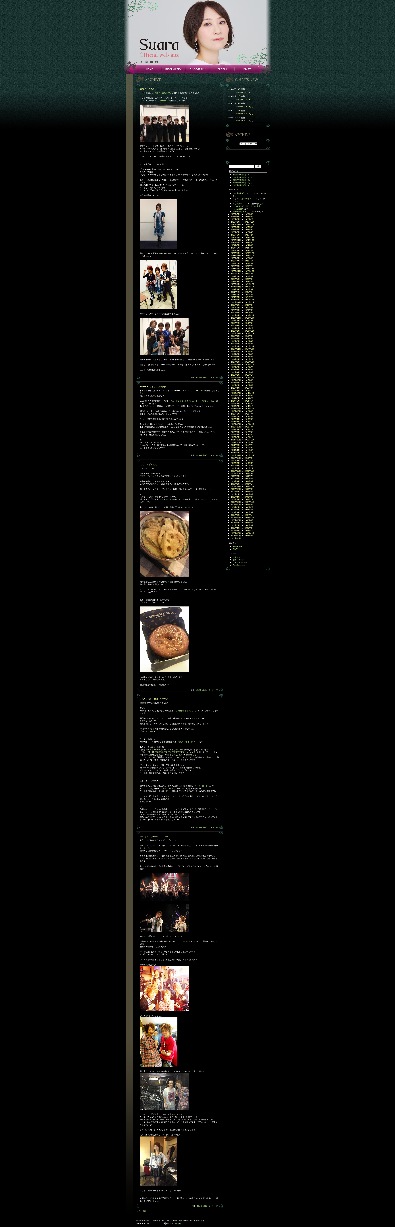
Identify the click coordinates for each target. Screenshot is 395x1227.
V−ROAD (163, 100)
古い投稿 (141, 1211)
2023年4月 (249, 263)
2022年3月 (235, 281)
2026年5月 (235, 217)
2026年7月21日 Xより (244, 121)
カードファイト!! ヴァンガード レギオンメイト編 (193, 401)
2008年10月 (236, 489)
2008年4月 (235, 497)
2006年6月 (235, 525)
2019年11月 (236, 318)
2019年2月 (249, 328)
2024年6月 (249, 245)
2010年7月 (249, 460)
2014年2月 (235, 406)
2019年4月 (249, 326)
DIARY (246, 69)
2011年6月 (235, 447)
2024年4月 (249, 248)
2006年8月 (235, 523)
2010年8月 (235, 460)
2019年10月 (250, 318)
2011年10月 (236, 442)
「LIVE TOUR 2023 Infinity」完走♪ (247, 206)
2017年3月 (235, 359)
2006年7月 (249, 523)
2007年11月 (250, 502)
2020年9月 (235, 305)
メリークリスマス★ (241, 204)
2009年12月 (236, 471)
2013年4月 (235, 419)
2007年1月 (249, 515)
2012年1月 (249, 437)
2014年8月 (235, 398)
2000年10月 (236, 538)
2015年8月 (235, 383)
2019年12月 (250, 315)
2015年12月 (236, 378)
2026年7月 (235, 214)
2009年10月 (236, 473)
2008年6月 (235, 494)
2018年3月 (235, 344)
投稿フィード (238, 560)
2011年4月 (235, 450)
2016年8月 (235, 367)
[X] (141, 62)
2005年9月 (249, 536)
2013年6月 (235, 416)
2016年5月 (249, 370)
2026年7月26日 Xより (244, 106)
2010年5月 (249, 463)
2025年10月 (250, 224)
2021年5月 (235, 294)
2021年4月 (249, 294)
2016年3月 (249, 372)
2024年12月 (250, 237)
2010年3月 (249, 466)
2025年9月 (235, 227)
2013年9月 (249, 411)
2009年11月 (250, 471)
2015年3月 (249, 388)
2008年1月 (249, 499)
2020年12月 (250, 300)
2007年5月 (249, 510)
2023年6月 (249, 261)
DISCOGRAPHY (198, 69)
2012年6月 (235, 432)
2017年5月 (235, 357)
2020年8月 (249, 305)
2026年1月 (235, 222)
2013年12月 (236, 409)
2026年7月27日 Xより (244, 99)
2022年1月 (235, 284)
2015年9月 (249, 380)
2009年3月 (249, 481)
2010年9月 (249, 458)
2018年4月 (249, 341)
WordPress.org (239, 565)
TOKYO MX (145, 788)
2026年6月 (249, 214)
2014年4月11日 (202, 827)
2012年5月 (249, 432)
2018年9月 (235, 336)
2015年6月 (235, 385)
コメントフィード (240, 562)
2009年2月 (235, 484)
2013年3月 (249, 419)
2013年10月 (236, 411)
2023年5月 (235, 263)
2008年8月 (235, 492)
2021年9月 (235, 289)
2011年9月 (249, 442)
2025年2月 (249, 235)
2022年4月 (249, 279)
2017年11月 (236, 349)
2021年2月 (249, 297)
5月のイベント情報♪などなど (154, 699)
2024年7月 (235, 245)
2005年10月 (236, 536)
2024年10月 (250, 240)
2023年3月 (235, 266)
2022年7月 (235, 276)
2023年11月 (236, 256)
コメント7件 (213, 690)
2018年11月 (236, 333)
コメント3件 (213, 455)
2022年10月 (250, 271)
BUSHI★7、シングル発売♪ (153, 386)
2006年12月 (236, 518)
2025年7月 (235, 230)
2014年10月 (236, 396)
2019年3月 (235, 328)
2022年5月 (235, 279)
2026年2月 (249, 219)
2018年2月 (249, 344)
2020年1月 (235, 315)
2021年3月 (235, 297)
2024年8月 (249, 243)
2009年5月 (249, 479)
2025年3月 (235, 235)
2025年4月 (249, 232)
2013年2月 (235, 422)
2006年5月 (249, 525)
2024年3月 (235, 250)
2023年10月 (250, 256)
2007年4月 (235, 512)
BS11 (171, 788)
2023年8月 (249, 258)
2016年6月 (235, 370)
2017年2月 (249, 359)
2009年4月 (235, 481)
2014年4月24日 (202, 455)
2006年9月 (249, 520)
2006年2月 (235, 531)
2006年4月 (235, 528)
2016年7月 (249, 367)
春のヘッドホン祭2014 (188, 742)
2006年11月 (250, 518)
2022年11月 (236, 271)
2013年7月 (249, 414)
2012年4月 (235, 435)
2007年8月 (235, 507)
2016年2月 (235, 375)
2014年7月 (249, 398)
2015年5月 (249, 385)
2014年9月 (249, 396)
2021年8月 (249, 289)
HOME (149, 69)
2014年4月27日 (202, 377)
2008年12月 (236, 486)
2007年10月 (236, 505)
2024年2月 (249, 250)
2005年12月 (236, 533)
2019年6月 (249, 323)
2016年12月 (250, 362)
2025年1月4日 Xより (242, 193)
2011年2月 (235, 453)
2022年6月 (249, 276)
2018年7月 (235, 339)
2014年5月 (249, 401)
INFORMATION (173, 69)
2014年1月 (249, 406)
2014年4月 (235, 403)
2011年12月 (236, 440)
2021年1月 (235, 300)
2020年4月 (249, 310)
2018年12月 (250, 331)
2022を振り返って (240, 211)
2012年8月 (235, 429)
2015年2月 (235, 390)
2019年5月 (235, 326)
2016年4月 (235, 372)
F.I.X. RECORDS (166, 1223)
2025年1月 (235, 237)
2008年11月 (250, 486)
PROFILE (222, 69)
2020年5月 (235, 310)
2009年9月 (249, 473)
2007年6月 (235, 510)
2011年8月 (235, 445)
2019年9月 (235, 320)
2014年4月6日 (202, 1206)
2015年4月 (235, 388)
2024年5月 (235, 248)
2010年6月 (235, 463)
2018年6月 (249, 339)
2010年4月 (235, 466)
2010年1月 (249, 468)
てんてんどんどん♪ (149, 464)
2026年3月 (235, 219)
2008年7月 (249, 492)
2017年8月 (249, 352)
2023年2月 (249, 266)
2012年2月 (235, 437)
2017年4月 (249, 357)
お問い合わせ (175, 1224)
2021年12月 (250, 284)
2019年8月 (249, 320)
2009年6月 (235, 479)
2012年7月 (249, 429)
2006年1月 (249, 531)
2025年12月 (250, 222)
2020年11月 (236, 302)
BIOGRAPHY (238, 546)
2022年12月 (250, 268)
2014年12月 (236, 393)
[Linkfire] (157, 62)
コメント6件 (213, 377)
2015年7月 (249, 383)
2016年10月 (250, 365)
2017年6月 (249, 354)
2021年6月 (249, 292)
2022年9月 (235, 274)
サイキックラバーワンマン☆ (154, 836)
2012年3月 (249, 435)
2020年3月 (235, 313)
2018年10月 (250, 333)
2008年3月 (249, 497)
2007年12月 (236, 502)
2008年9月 (249, 489)
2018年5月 (235, 341)
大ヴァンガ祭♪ (147, 89)
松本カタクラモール (183, 711)
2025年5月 (235, 232)
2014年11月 (250, 393)
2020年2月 (249, 313)
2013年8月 (235, 414)
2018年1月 (235, 346)
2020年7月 (235, 307)
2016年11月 (236, 365)
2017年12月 (250, 346)
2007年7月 (249, 507)
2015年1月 (249, 390)
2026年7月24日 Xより (244, 114)
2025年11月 (236, 224)
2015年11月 (250, 378)
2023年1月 (235, 268)
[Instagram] (146, 62)
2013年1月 (249, 422)
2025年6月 (249, 230)
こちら (150, 731)
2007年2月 (235, 515)
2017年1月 (235, 362)
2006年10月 (236, 520)
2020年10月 (250, 302)
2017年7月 (235, 354)
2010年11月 (250, 455)
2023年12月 (250, 253)
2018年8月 (249, 336)
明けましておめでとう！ (243, 199)
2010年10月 (236, 458)
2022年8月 (249, 274)
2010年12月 (236, 455)
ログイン (236, 557)
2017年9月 (235, 352)
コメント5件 (213, 827)
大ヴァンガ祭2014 (162, 93)
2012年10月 (236, 427)
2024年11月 (236, 240)
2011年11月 (250, 440)
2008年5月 (249, 494)
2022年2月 (249, 281)
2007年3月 (249, 512)
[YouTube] (151, 62)
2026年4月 (249, 217)
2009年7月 (249, 476)
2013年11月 (250, 409)
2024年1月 (235, 253)
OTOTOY (178, 757)
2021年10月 (250, 287)
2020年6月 (249, 307)
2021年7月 (235, 292)
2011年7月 (249, 445)
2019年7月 (235, 323)
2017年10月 (250, 349)
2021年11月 (236, 287)
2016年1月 (249, 375)
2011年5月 (249, 447)
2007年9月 (249, 505)
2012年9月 (249, 427)
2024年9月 (235, 243)
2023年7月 (235, 261)
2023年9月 (235, 258)
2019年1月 (235, 331)
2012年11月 (250, 424)
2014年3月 (249, 403)
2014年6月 (235, 401)
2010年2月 (235, 468)
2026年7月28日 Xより (244, 92)
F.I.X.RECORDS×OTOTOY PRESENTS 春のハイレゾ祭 (172, 752)
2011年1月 (249, 453)
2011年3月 (249, 450)
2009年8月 (235, 476)
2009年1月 (249, 484)
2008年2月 (235, 499)
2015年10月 (236, 380)
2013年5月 (249, 416)
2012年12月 (236, 424)
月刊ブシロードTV (202, 786)
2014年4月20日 (202, 690)
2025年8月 (249, 227)
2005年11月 (250, 533)
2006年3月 (249, 528)
